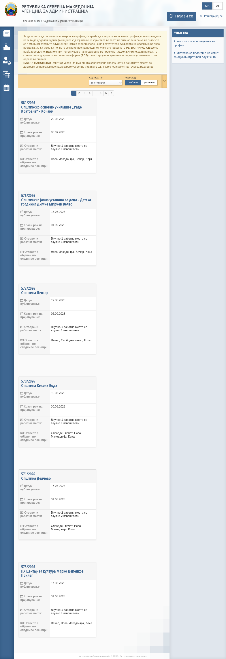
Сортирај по (95, 78)
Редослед (130, 78)
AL (218, 6)
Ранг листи (19, 73)
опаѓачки (133, 82)
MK (207, 6)
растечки (149, 82)
